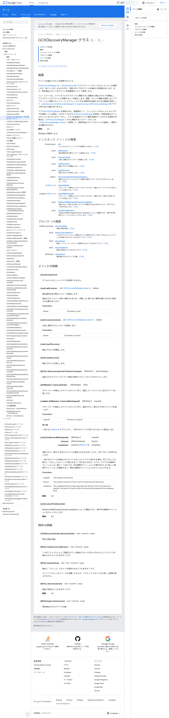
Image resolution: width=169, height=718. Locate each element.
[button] (15, 48)
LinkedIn (67, 676)
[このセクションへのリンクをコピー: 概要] (46, 75)
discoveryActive (61, 248)
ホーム (31, 3)
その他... (97, 146)
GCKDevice (50, 185)
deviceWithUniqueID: (66, 194)
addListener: (63, 151)
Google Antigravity (101, 680)
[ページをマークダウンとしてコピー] (99, 40)
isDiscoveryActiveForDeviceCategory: (72, 177)
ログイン (163, 3)
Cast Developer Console (42, 665)
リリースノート (39, 672)
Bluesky (67, 669)
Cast (19, 2)
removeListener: (64, 157)
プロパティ (63, 66)
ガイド (14, 15)
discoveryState (61, 226)
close (165, 9)
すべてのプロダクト (63, 704)
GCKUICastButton (53, 111)
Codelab (53, 15)
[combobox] (127, 3)
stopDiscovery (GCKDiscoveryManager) (93, 104)
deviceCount (60, 254)
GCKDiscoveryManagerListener (52, 122)
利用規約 (37, 669)
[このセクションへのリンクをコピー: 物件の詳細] (54, 525)
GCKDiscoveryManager (47, 86)
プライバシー (47, 713)
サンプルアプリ (40, 15)
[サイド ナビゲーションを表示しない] (27, 714)
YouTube (67, 683)
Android (97, 665)
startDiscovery (64, 164)
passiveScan (60, 241)
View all (97, 691)
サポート (64, 15)
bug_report (158, 9)
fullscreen (161, 9)
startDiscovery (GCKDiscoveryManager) (58, 104)
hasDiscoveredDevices (64, 233)
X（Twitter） (68, 680)
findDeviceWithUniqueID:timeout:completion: (75, 202)
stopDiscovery (63, 170)
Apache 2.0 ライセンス (49, 619)
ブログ (66, 665)
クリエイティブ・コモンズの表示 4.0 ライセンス (82, 617)
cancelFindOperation (66, 210)
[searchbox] (15, 22)
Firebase (97, 672)
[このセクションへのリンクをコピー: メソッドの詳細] (60, 266)
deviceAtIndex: (64, 185)
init (59, 144)
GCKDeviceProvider (69, 86)
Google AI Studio (100, 676)
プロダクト (49, 34)
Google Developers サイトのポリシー (94, 619)
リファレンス (25, 15)
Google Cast (43, 3)
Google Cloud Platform (96, 700)
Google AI (112, 700)
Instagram (67, 672)
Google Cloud (99, 683)
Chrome (97, 669)
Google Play (98, 687)
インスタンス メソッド (47, 66)
